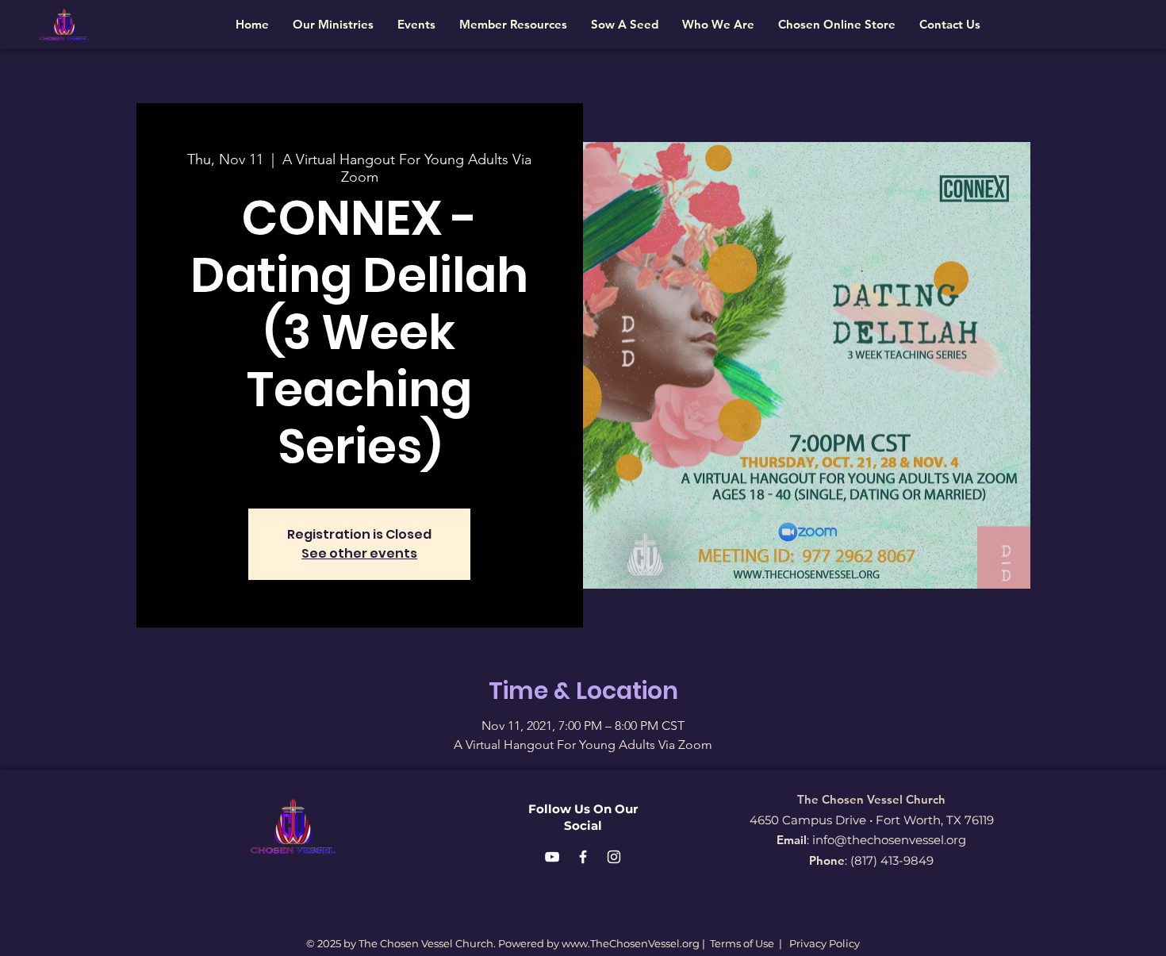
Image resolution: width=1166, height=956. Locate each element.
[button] (333, 24)
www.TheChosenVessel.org (631, 943)
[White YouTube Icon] (552, 857)
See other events (359, 553)
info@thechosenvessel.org (889, 839)
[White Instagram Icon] (614, 857)
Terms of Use (742, 943)
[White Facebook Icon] (583, 857)
